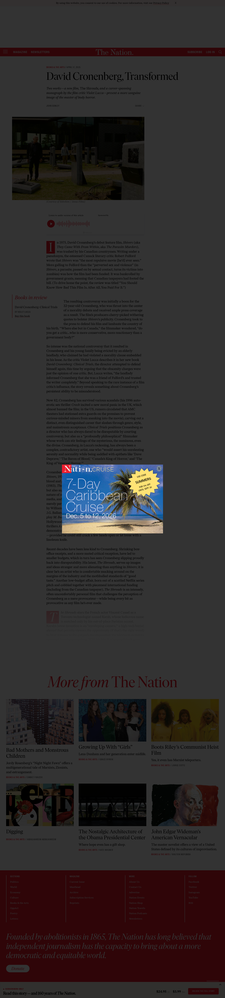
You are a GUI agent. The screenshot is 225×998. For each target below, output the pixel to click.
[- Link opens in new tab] (112, 499)
